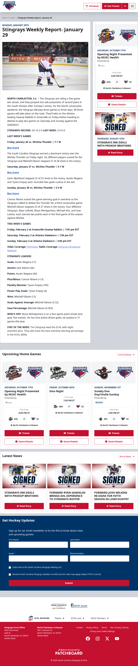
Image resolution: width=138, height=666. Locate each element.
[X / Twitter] (107, 638)
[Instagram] (97, 638)
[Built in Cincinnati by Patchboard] (69, 652)
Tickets (118, 96)
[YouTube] (117, 638)
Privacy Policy (92, 627)
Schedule (94, 6)
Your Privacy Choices (119, 627)
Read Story (117, 152)
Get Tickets (113, 6)
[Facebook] (88, 638)
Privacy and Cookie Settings (102, 631)
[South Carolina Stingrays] (9, 6)
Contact (79, 627)
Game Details (118, 104)
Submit (69, 583)
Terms (104, 627)
